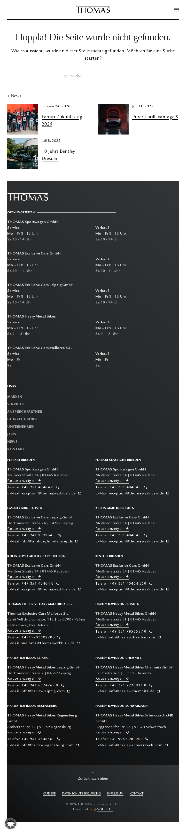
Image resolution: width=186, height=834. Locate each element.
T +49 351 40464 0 (31, 488)
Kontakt (15, 449)
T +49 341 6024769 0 (34, 686)
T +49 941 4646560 (32, 739)
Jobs (11, 434)
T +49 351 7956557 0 (122, 632)
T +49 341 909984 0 (32, 536)
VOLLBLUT (105, 809)
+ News (14, 95)
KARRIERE (49, 793)
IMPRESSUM (115, 793)
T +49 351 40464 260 (122, 584)
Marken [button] (14, 397)
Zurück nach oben (93, 778)
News (12, 442)
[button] (176, 9)
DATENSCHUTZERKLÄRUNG (81, 793)
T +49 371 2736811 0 (122, 686)
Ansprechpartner (24, 412)
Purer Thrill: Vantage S (155, 117)
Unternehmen (21, 427)
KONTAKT (136, 793)
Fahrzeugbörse (22, 419)
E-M (41, 494)
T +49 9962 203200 (120, 739)
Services (15, 404)
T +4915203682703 (32, 638)
